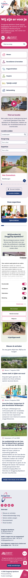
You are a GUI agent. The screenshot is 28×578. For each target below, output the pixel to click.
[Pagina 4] (6, 184)
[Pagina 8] (12, 184)
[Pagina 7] (10, 184)
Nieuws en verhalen (9, 513)
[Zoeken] (24, 44)
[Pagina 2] (3, 184)
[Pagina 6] (9, 184)
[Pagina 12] (18, 184)
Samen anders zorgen (10, 518)
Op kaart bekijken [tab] (15, 189)
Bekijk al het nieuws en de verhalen (14, 479)
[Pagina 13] (20, 184)
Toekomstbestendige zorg (11, 515)
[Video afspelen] (14, 104)
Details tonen (19, 304)
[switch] (24, 288)
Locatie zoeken (7, 131)
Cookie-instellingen (6, 576)
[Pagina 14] (21, 184)
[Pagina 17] (26, 184)
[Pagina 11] (17, 184)
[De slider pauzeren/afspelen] (25, 12)
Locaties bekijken (14, 193)
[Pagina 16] (24, 184)
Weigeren (14, 318)
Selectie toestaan (14, 313)
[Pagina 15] (23, 184)
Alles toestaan (14, 308)
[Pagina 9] (25, 225)
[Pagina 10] (15, 184)
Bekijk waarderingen (14, 565)
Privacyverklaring (6, 574)
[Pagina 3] (4, 184)
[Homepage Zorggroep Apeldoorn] (5, 4)
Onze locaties (7, 523)
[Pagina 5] (7, 184)
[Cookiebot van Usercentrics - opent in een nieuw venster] (20, 258)
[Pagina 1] (1, 184)
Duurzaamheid (7, 520)
